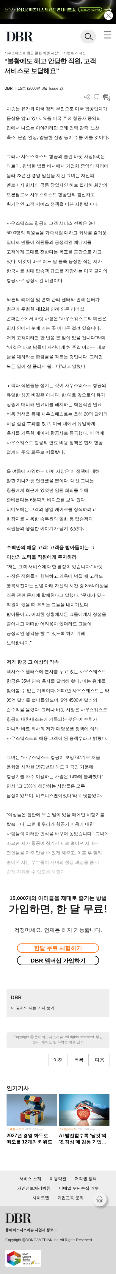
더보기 (87, 97)
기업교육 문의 (70, 1197)
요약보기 (107, 97)
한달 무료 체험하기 (58, 948)
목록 (79, 1059)
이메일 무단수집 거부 (79, 1188)
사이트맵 (40, 1197)
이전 (58, 1059)
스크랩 (97, 97)
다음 (99, 1059)
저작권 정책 (86, 1178)
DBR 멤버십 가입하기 (58, 960)
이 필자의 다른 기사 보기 (32, 1008)
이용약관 (58, 1178)
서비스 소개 (30, 1178)
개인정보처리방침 (34, 1188)
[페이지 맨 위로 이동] (101, 1201)
